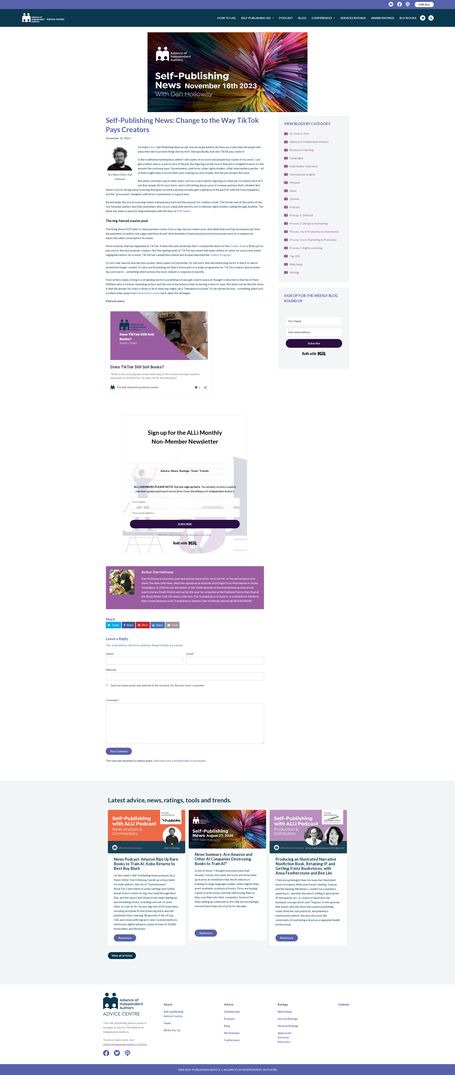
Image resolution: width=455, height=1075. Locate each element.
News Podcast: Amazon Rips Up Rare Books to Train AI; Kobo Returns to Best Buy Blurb (146, 864)
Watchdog (296, 264)
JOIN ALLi (424, 4)
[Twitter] (391, 4)
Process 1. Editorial (301, 215)
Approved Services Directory (284, 1037)
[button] (113, 625)
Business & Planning (302, 149)
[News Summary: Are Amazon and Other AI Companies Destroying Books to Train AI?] (227, 846)
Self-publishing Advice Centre (173, 1014)
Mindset (295, 182)
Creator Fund (238, 246)
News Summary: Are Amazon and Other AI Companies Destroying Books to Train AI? (223, 859)
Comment (112, 700)
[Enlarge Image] (227, 72)
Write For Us (172, 1030)
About (168, 1004)
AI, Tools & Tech (299, 133)
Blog (227, 1025)
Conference (232, 1040)
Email (190, 653)
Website (111, 669)
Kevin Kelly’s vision (148, 293)
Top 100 (295, 256)
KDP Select (184, 211)
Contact (343, 1004)
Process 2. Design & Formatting (309, 223)
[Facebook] (399, 4)
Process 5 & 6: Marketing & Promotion (313, 239)
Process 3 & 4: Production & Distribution (314, 231)
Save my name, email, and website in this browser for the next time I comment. (157, 685)
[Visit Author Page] (121, 582)
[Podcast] (408, 4)
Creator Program (220, 254)
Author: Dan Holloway (157, 572)
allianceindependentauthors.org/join (125, 1044)
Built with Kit (185, 543)
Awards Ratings (288, 1025)
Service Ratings (288, 1018)
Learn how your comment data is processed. (179, 760)
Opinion (294, 199)
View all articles (122, 955)
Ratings (283, 1004)
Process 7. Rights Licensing (306, 248)
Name (110, 653)
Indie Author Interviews (304, 166)
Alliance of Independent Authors (309, 141)
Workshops (232, 1033)
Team (167, 1023)
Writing (294, 272)
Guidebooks (232, 1011)
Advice (228, 1004)
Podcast (295, 207)
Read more (125, 937)
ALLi (153, 147)
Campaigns (296, 158)
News (293, 190)
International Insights (302, 174)
